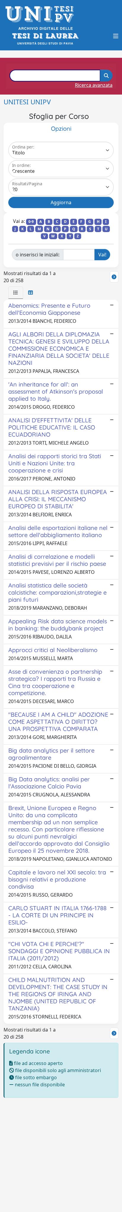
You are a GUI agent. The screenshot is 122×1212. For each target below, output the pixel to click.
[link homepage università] (45, 36)
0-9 (31, 221)
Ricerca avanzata (94, 85)
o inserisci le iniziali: (38, 254)
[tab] (15, 292)
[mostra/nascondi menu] (115, 36)
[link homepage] (41, 14)
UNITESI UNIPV (27, 101)
